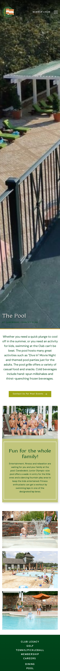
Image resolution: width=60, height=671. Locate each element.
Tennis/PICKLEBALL (30, 650)
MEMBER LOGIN (41, 12)
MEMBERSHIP (30, 654)
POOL (30, 668)
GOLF (30, 646)
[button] (56, 12)
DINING (30, 664)
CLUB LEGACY (30, 641)
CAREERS (29, 658)
